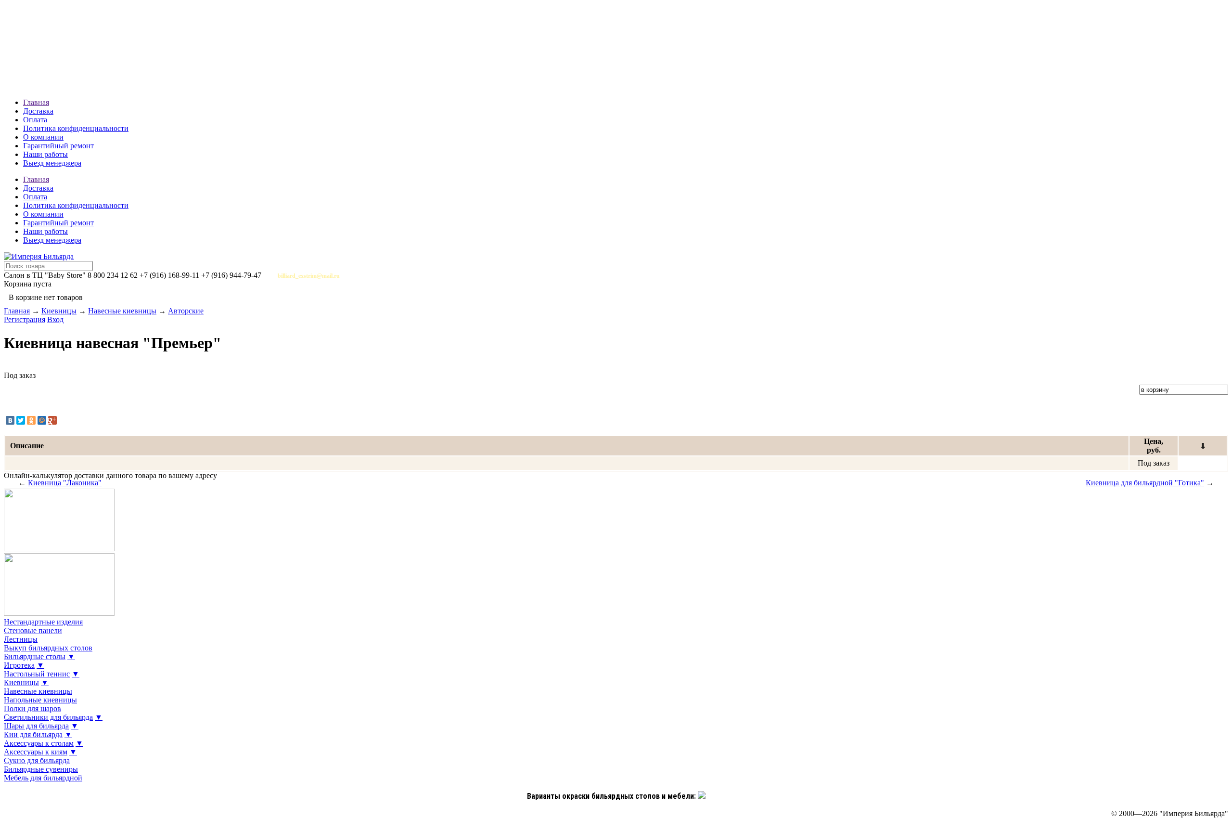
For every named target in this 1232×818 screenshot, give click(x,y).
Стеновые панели (33, 630)
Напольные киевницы (40, 700)
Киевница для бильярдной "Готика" (1145, 483)
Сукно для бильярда (37, 760)
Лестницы (21, 639)
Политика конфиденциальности (75, 128)
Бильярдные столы (34, 656)
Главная (36, 102)
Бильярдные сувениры (41, 769)
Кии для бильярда (33, 734)
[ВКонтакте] (10, 420)
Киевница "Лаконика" (65, 483)
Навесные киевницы (122, 311)
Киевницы (59, 311)
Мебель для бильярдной (43, 778)
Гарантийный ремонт (58, 146)
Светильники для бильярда (48, 717)
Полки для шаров (32, 708)
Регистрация (24, 319)
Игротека (19, 665)
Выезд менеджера (52, 163)
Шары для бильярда (36, 726)
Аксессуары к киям (35, 752)
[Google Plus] (52, 420)
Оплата (35, 120)
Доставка (38, 111)
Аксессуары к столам (39, 743)
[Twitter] (20, 420)
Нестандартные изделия (43, 622)
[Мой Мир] (42, 420)
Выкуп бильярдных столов (48, 648)
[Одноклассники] (31, 420)
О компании (43, 137)
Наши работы (45, 154)
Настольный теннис (37, 674)
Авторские (186, 311)
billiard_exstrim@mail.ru (309, 276)
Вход (55, 319)
